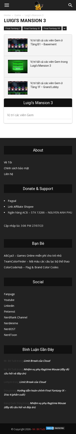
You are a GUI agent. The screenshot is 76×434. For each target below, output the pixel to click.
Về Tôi (8, 162)
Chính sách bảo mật (16, 168)
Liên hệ (8, 174)
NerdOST (10, 329)
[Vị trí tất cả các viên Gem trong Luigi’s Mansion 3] (17, 66)
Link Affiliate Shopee (21, 206)
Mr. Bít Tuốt (39, 429)
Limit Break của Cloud (37, 361)
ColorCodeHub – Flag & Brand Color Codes (31, 267)
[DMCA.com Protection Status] (55, 429)
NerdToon (10, 335)
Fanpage (9, 294)
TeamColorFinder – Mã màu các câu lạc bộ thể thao (37, 261)
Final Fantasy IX (32, 28)
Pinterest (9, 311)
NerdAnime (11, 323)
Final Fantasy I (12, 28)
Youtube (9, 300)
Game (17, 15)
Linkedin (9, 306)
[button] (6, 5)
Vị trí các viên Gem (20, 115)
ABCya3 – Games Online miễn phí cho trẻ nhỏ (32, 255)
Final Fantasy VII (52, 28)
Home (7, 15)
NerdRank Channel (15, 317)
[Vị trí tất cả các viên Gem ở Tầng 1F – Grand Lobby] (17, 88)
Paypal (12, 201)
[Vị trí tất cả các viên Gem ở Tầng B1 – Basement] (17, 45)
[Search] (70, 5)
